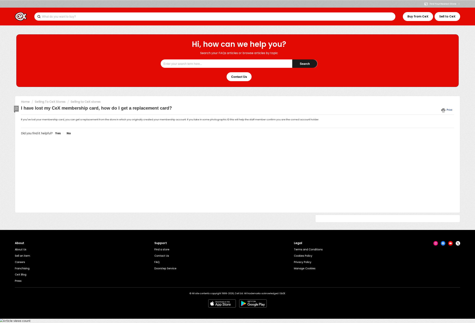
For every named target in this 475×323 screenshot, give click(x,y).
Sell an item (22, 256)
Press (18, 281)
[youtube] (450, 243)
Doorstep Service (165, 268)
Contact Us (161, 256)
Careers (20, 262)
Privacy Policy (302, 262)
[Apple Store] (222, 303)
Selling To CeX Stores (50, 102)
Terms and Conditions (308, 249)
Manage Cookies (304, 268)
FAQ (157, 262)
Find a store (161, 249)
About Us (20, 249)
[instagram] (435, 243)
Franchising (22, 268)
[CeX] (21, 16)
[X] (458, 243)
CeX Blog (20, 274)
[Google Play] (253, 303)
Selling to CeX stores (86, 102)
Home (25, 102)
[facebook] (443, 243)
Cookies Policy (303, 256)
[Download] (231, 115)
